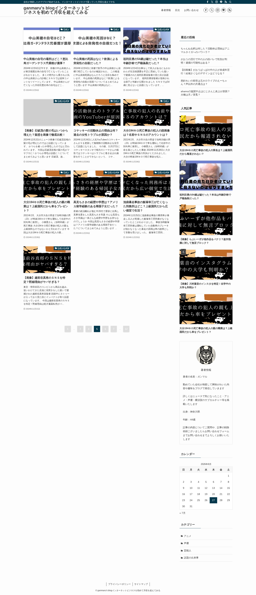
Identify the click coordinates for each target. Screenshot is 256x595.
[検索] (230, 2)
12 (126, 329)
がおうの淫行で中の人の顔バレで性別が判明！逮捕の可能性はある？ (204, 61)
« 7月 (182, 513)
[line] (221, 2)
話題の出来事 (191, 557)
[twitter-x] (212, 2)
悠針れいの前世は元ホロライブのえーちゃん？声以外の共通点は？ (204, 82)
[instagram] (216, 2)
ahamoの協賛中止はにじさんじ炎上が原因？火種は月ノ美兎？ (205, 93)
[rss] (225, 2)
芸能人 (187, 550)
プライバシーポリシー (119, 584)
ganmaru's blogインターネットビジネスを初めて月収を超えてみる (56, 10)
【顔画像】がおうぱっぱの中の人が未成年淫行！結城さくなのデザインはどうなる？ (205, 71)
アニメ (187, 536)
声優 (186, 543)
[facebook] (207, 2)
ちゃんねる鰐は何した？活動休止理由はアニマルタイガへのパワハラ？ (205, 50)
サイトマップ (141, 584)
